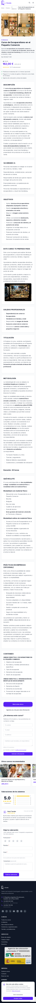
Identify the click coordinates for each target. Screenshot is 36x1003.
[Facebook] (2, 911)
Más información (16, 991)
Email (5, 852)
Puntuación (7, 837)
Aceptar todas (18, 998)
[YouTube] (13, 911)
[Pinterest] (21, 911)
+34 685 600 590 (8, 901)
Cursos (8, 8)
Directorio (4, 944)
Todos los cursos (6, 920)
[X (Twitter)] (10, 911)
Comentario (9, 861)
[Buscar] (29, 2)
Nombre (6, 845)
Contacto (3, 973)
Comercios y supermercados (9, 927)
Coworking (4, 942)
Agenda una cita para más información (18, 710)
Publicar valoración (11, 874)
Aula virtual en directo (7, 924)
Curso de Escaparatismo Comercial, (14, 146)
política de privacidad (21, 750)
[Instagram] (6, 911)
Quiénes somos (5, 971)
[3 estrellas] (13, 841)
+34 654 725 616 (8, 905)
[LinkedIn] (17, 911)
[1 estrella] (5, 841)
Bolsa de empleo (6, 937)
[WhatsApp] (24, 911)
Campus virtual (5, 939)
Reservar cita (5, 976)
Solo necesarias (18, 994)
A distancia (14, 8)
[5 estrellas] (21, 841)
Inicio (2, 8)
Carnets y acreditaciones (8, 929)
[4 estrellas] (17, 841)
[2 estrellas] (9, 841)
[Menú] (33, 2)
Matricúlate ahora (18, 704)
